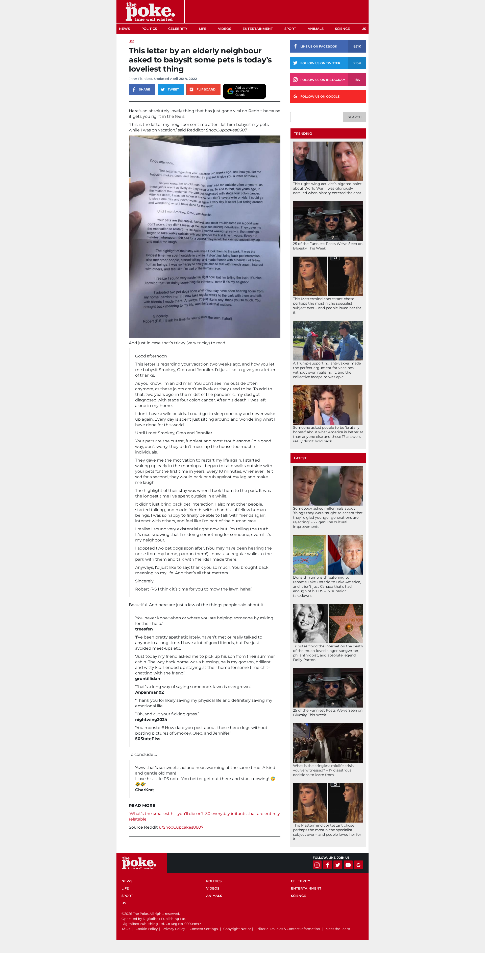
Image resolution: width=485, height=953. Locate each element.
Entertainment (258, 29)
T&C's (126, 929)
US (363, 29)
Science (342, 29)
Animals (316, 29)
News (124, 29)
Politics (149, 29)
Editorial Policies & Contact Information (287, 929)
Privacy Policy (173, 929)
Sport (290, 29)
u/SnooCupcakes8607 (181, 827)
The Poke (150, 11)
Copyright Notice (237, 929)
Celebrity (177, 29)
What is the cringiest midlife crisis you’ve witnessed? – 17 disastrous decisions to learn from (323, 770)
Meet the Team (338, 929)
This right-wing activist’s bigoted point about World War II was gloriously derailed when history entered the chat (327, 188)
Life (202, 29)
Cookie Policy (147, 929)
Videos (224, 29)
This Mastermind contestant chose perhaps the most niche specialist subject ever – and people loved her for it (327, 306)
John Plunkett (140, 79)
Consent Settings (204, 929)
